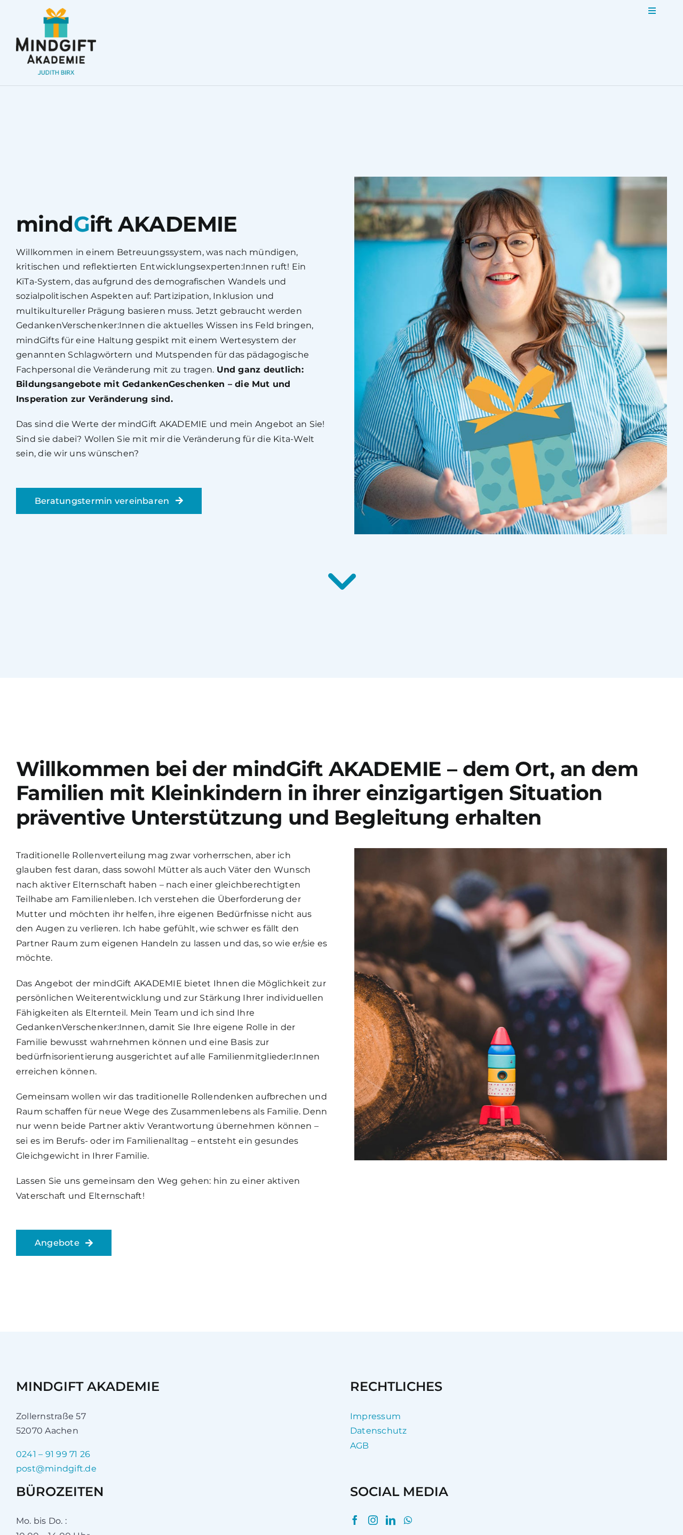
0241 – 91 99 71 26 (53, 1454)
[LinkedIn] (390, 1520)
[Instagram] (373, 1520)
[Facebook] (355, 1520)
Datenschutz (378, 1431)
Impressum (375, 1416)
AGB (359, 1446)
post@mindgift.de (56, 1468)
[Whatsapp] (408, 1520)
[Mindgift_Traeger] (56, 12)
